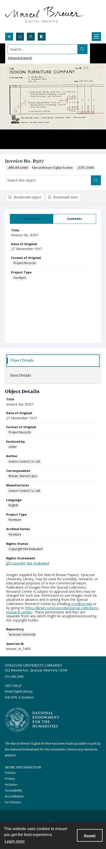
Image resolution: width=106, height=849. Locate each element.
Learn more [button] (15, 841)
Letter (13, 447)
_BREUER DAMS (17, 168)
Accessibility (13, 790)
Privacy (10, 779)
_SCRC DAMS (85, 168)
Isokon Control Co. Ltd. (25, 461)
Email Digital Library (19, 691)
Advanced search (20, 58)
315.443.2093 (14, 677)
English (13, 505)
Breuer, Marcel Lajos (23, 476)
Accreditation (14, 796)
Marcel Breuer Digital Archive (52, 168)
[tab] (31, 219)
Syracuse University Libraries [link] (33, 665)
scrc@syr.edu (81, 603)
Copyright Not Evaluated (26, 549)
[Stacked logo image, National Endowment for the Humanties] (32, 719)
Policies (10, 773)
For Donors (13, 802)
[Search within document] (96, 180)
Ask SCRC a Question (19, 697)
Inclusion (11, 784)
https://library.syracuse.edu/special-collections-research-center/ (52, 610)
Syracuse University (22, 634)
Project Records (25, 263)
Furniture (20, 278)
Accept (90, 835)
